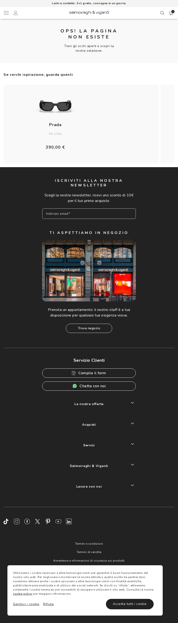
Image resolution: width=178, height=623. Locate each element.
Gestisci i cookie (26, 604)
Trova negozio (89, 328)
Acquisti (89, 424)
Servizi (89, 445)
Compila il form (92, 373)
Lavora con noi (89, 486)
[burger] (6, 12)
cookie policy (22, 594)
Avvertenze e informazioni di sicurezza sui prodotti (89, 560)
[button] (171, 13)
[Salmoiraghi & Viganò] (89, 12)
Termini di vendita (89, 552)
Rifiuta (48, 604)
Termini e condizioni (89, 544)
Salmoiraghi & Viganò (89, 466)
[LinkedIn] (69, 521)
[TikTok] (6, 521)
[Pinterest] (48, 521)
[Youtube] (58, 521)
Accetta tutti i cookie (129, 604)
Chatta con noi (92, 386)
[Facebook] (27, 521)
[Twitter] (37, 521)
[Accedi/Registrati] (15, 14)
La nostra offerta (89, 404)
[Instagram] (16, 521)
